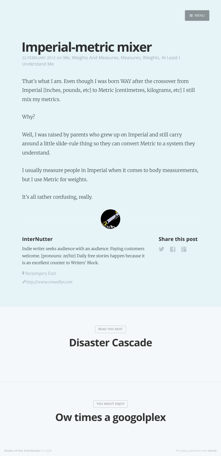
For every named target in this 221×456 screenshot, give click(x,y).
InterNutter (37, 239)
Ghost (212, 451)
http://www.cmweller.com (49, 282)
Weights (151, 58)
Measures (130, 58)
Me (66, 58)
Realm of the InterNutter (22, 451)
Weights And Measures (95, 58)
